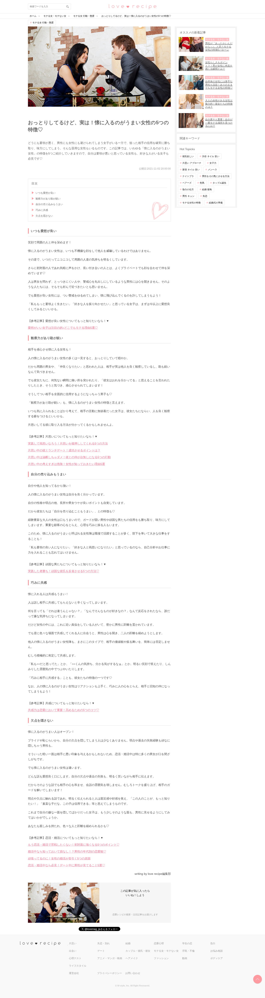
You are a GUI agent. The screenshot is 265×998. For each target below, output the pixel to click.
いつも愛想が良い (45, 192)
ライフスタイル (77, 965)
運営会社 (74, 973)
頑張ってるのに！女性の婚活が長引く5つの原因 (59, 858)
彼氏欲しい (188, 156)
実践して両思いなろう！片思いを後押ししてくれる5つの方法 (68, 443)
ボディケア (216, 958)
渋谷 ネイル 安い (210, 156)
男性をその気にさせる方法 (215, 176)
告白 (212, 943)
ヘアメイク (131, 958)
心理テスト (75, 958)
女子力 (213, 163)
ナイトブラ (188, 176)
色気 (202, 183)
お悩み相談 (216, 950)
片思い (72, 943)
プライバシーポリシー (109, 973)
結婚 (127, 943)
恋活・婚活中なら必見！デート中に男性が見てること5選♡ (66, 865)
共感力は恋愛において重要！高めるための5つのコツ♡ (63, 710)
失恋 (205, 196)
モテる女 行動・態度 (43, 22)
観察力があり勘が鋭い (48, 198)
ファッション (161, 958)
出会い (72, 950)
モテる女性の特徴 (191, 202)
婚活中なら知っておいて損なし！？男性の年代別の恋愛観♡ (67, 851)
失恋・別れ (103, 943)
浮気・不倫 (188, 950)
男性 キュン (188, 196)
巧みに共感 (42, 210)
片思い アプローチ (191, 163)
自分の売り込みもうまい (49, 204)
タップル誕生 (219, 183)
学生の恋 (187, 943)
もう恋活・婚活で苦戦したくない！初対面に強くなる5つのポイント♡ (73, 844)
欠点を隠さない (44, 215)
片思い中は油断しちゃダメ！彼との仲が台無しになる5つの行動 (69, 457)
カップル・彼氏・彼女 (137, 950)
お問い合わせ (132, 973)
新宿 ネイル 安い (191, 169)
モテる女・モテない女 (166, 950)
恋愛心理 (159, 943)
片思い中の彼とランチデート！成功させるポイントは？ (64, 450)
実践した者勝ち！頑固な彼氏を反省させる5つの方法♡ (63, 571)
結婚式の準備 (216, 202)
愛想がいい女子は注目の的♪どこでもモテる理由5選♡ (63, 327)
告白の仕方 (188, 189)
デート (101, 950)
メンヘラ (212, 169)
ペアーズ (187, 183)
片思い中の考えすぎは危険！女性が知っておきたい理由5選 (66, 464)
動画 (184, 958)
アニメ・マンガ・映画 (109, 958)
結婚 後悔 (207, 189)
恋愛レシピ (132, 6)
